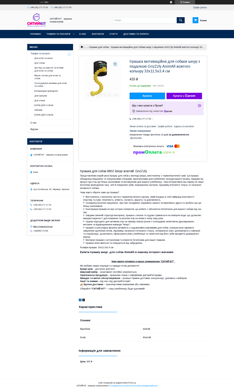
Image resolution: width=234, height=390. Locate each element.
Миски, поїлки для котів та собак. (47, 77)
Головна (35, 34)
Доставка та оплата (136, 34)
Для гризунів (40, 96)
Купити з (178, 96)
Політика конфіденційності (145, 386)
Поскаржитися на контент (120, 386)
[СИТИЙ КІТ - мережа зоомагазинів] (36, 26)
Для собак (39, 63)
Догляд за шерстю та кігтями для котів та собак (49, 69)
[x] (83, 300)
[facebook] (80, 300)
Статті (114, 34)
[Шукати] (181, 20)
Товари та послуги (58, 34)
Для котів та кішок (43, 58)
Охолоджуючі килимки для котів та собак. (50, 84)
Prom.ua (132, 383)
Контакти (98, 34)
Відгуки (34, 129)
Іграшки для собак (99, 47)
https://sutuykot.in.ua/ (43, 226)
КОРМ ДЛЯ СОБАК (43, 105)
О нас (82, 34)
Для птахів (39, 100)
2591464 (38, 110)
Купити (147, 96)
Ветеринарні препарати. (46, 91)
